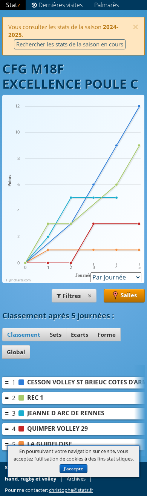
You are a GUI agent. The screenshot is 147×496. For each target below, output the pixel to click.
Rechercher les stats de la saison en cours (69, 44)
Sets (55, 334)
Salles (128, 295)
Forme (107, 334)
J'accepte (73, 468)
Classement (23, 334)
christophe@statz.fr (71, 490)
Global (16, 352)
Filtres (71, 295)
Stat (13, 5)
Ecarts (79, 334)
